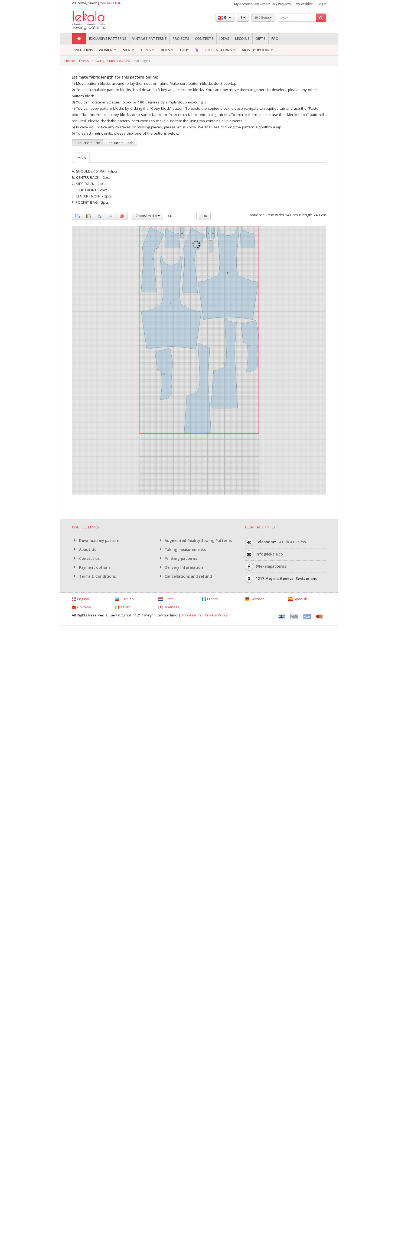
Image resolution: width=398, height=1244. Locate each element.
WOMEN (106, 49)
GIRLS (146, 49)
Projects (180, 38)
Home (69, 60)
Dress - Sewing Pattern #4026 (104, 60)
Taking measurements (185, 549)
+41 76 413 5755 (291, 542)
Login (322, 4)
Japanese (171, 607)
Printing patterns (180, 558)
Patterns (84, 49)
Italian (125, 607)
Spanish (300, 598)
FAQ (274, 38)
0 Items (264, 17)
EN (225, 17)
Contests (204, 38)
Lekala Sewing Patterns (99, 20)
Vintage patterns (149, 38)
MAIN (81, 157)
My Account (243, 4)
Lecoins (242, 38)
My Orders (262, 4)
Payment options (94, 567)
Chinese (83, 607)
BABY (184, 49)
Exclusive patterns (107, 38)
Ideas (224, 38)
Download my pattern (98, 540)
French (212, 598)
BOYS (165, 49)
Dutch (168, 598)
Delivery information (183, 567)
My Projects (282, 4)
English (82, 598)
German (257, 598)
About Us (87, 549)
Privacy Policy (216, 615)
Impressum (191, 615)
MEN (127, 49)
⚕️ (197, 49)
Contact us (89, 558)
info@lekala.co (269, 554)
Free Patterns (218, 49)
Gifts (260, 38)
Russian (126, 598)
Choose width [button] (147, 215)
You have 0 (109, 3)
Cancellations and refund (188, 576)
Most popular (255, 49)
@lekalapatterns (271, 566)
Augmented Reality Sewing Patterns (198, 540)
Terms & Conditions (97, 576)
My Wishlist (304, 4)
